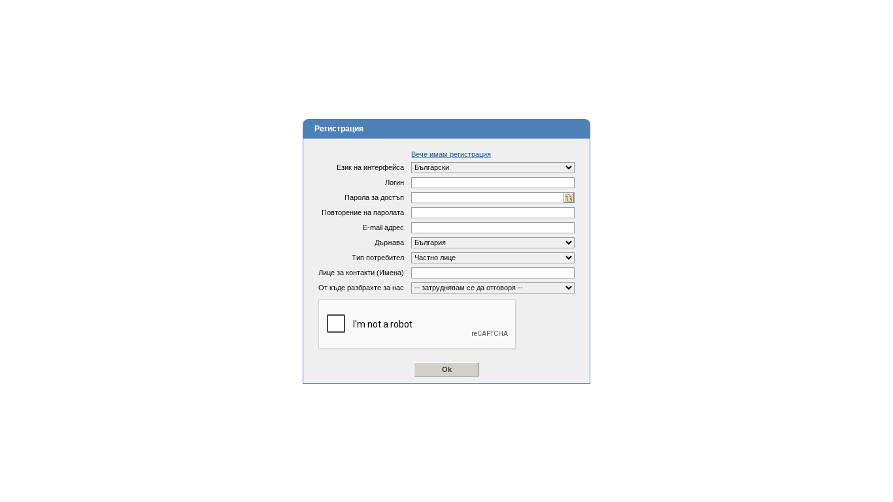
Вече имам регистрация (451, 154)
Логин (394, 182)
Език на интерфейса (370, 167)
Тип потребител (378, 257)
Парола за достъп (374, 197)
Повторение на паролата (363, 212)
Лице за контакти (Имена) (361, 272)
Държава (389, 242)
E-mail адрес (383, 227)
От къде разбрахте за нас (361, 288)
